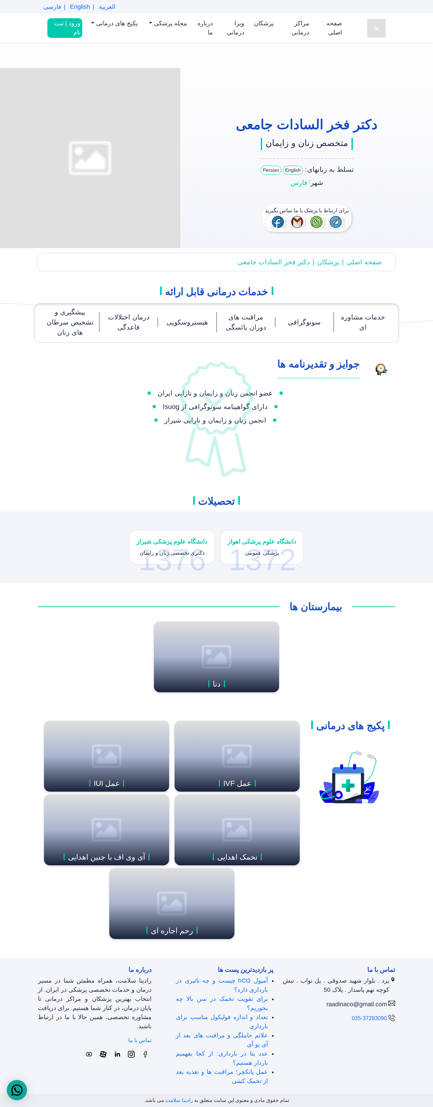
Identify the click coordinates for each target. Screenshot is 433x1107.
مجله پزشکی (169, 23)
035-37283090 (369, 1018)
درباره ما (205, 28)
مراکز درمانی (300, 28)
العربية (106, 6)
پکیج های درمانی (116, 23)
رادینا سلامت (179, 1100)
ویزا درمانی (235, 28)
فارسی (52, 6)
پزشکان (264, 23)
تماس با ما (140, 1040)
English (79, 6)
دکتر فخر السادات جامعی (273, 262)
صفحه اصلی (334, 28)
